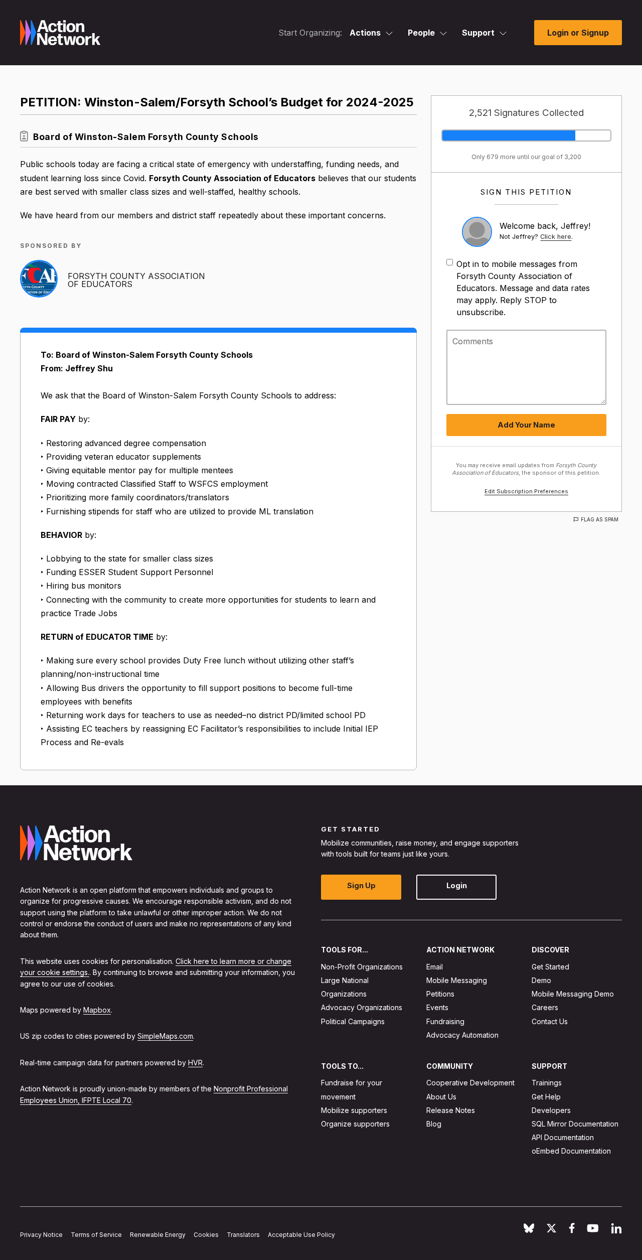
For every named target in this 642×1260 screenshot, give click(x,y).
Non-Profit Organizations (362, 966)
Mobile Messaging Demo (573, 994)
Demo (541, 980)
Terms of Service (96, 1234)
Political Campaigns (353, 1021)
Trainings (547, 1082)
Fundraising (445, 1021)
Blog (433, 1123)
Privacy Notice (41, 1234)
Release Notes (450, 1109)
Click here (555, 236)
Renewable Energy (158, 1234)
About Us (441, 1096)
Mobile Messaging (456, 980)
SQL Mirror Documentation (575, 1123)
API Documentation (563, 1137)
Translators (243, 1234)
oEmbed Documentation (571, 1151)
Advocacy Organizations (361, 1007)
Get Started (550, 966)
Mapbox (97, 1010)
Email (434, 966)
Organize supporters (355, 1123)
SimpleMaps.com (165, 1036)
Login (456, 885)
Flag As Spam (599, 519)
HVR (195, 1062)
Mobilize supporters (354, 1109)
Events (437, 1007)
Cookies (206, 1234)
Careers (545, 1007)
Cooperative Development (470, 1082)
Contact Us (550, 1021)
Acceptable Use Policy (301, 1234)
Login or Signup (578, 33)
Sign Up (361, 885)
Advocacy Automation (462, 1034)
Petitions (440, 994)
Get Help (546, 1096)
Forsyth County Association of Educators (136, 280)
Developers (551, 1109)
